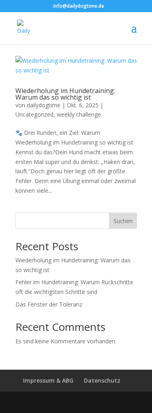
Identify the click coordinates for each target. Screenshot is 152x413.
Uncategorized (34, 114)
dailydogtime (43, 105)
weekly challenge (79, 114)
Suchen (123, 221)
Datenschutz (102, 380)
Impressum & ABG (48, 380)
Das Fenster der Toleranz (48, 304)
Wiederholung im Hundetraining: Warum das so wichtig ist (65, 94)
